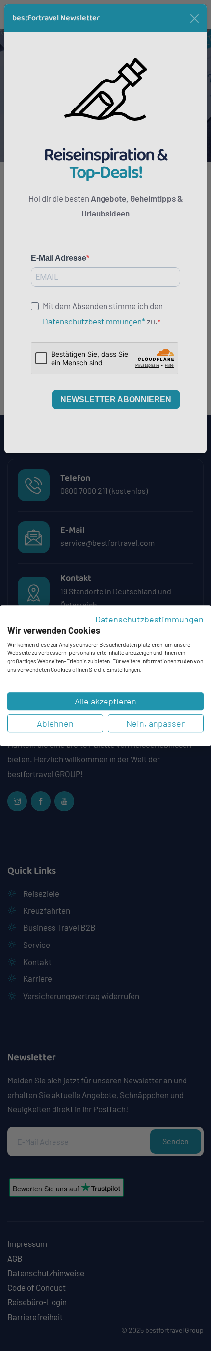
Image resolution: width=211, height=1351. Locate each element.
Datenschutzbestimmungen (149, 619)
